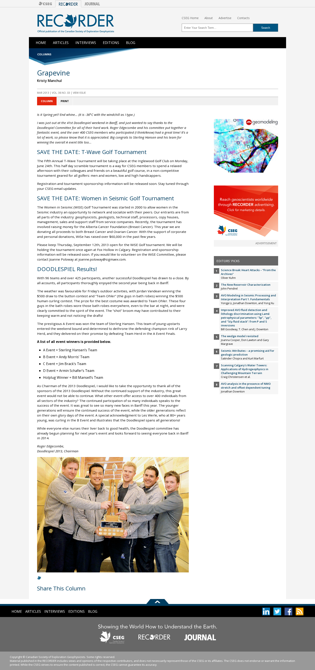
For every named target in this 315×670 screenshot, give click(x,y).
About (208, 18)
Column (47, 101)
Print (65, 101)
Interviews (85, 42)
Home (41, 42)
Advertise (225, 18)
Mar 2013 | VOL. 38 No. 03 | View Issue (61, 93)
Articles (61, 42)
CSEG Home (190, 18)
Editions (111, 42)
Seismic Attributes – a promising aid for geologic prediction (247, 352)
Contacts (243, 18)
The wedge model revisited (239, 336)
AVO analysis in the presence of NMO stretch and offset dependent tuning (246, 385)
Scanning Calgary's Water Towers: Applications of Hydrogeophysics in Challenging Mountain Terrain (244, 369)
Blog (130, 42)
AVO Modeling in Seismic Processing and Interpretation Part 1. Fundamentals (248, 297)
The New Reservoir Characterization (245, 285)
